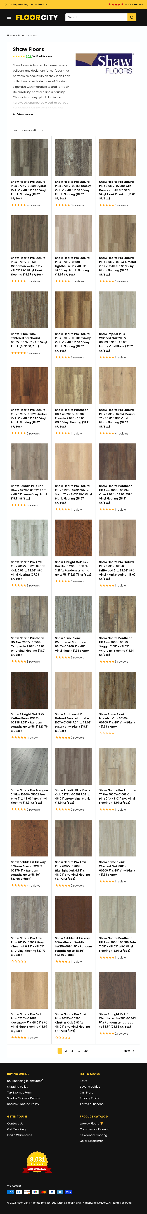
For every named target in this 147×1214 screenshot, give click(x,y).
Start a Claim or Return (23, 1098)
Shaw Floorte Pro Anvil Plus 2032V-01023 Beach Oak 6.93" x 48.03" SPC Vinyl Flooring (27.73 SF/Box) (28, 570)
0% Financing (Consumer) (25, 1081)
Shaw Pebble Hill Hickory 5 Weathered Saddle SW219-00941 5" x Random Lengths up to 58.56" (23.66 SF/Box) (73, 946)
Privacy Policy (89, 1098)
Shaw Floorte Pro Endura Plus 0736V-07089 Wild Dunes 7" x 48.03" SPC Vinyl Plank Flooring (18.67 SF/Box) (117, 190)
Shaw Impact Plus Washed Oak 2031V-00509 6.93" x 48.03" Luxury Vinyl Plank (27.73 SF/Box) (116, 342)
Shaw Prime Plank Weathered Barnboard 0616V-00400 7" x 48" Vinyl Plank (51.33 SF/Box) (73, 644)
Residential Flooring (93, 1135)
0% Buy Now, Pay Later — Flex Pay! (28, 4)
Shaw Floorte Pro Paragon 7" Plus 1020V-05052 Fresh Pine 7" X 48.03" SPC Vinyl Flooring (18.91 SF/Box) (29, 796)
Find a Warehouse (19, 1135)
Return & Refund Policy (23, 1104)
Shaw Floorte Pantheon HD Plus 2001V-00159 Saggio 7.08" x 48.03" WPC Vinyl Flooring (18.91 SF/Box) (116, 646)
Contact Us (15, 1123)
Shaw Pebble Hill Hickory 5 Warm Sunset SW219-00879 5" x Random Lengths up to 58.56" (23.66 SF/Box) (28, 870)
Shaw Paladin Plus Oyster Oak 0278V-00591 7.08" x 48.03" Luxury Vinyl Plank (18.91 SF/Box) (73, 796)
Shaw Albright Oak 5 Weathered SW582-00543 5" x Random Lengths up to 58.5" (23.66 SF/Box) (117, 1020)
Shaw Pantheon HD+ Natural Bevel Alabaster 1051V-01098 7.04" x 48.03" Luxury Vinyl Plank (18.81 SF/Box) (73, 722)
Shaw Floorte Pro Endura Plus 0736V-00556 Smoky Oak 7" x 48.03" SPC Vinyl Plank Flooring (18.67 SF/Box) (73, 190)
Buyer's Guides (90, 1087)
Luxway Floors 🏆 (91, 1123)
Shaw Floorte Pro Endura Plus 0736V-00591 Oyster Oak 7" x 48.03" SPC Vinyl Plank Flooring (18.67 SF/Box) (28, 190)
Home (11, 35)
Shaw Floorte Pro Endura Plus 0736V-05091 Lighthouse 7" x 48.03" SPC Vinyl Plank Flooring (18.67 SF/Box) (72, 266)
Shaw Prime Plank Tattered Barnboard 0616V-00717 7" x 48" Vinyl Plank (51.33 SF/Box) (29, 340)
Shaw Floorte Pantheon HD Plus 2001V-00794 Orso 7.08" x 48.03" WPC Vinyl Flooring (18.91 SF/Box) (116, 494)
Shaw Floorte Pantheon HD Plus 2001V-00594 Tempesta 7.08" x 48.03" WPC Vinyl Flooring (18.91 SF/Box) (28, 646)
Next (127, 1051)
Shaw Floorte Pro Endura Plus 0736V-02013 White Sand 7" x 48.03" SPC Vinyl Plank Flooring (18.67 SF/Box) (73, 494)
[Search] (131, 17)
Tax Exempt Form (19, 1092)
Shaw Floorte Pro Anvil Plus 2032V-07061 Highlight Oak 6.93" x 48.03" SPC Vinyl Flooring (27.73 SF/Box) (72, 870)
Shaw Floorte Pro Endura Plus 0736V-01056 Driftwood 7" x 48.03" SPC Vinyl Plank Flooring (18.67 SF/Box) (117, 570)
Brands (22, 35)
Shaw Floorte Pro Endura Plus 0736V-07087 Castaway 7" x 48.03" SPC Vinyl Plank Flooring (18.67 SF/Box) (29, 1022)
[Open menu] (9, 17)
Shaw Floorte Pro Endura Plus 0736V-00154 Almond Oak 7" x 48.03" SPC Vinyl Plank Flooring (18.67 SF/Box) (117, 266)
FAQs (83, 1081)
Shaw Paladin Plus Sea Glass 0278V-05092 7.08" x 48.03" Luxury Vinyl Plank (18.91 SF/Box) (29, 492)
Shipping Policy (17, 1087)
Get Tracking (16, 1129)
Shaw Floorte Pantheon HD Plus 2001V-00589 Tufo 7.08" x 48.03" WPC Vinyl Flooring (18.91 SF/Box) (117, 944)
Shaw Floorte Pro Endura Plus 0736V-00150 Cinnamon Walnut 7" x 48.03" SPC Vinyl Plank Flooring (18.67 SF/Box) (28, 266)
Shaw (33, 35)
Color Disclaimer (91, 1141)
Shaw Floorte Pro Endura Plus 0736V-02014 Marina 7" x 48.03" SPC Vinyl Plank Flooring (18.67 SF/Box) (117, 418)
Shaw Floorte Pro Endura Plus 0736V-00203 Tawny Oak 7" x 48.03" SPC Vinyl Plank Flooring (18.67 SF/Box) (73, 342)
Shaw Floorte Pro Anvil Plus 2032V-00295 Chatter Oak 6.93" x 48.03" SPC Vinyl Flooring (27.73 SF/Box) (72, 1022)
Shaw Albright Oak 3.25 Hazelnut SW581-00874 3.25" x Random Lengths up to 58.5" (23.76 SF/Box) (73, 568)
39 (86, 1051)
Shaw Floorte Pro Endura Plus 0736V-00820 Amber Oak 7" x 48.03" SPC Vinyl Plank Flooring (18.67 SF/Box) (29, 418)
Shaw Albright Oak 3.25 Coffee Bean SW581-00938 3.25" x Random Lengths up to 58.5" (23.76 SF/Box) (29, 722)
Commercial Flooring (94, 1129)
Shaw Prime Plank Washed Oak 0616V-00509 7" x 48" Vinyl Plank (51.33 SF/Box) (117, 868)
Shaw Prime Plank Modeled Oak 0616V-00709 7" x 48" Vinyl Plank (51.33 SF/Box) (117, 720)
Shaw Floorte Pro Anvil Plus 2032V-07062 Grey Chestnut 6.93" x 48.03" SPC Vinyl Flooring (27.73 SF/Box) (28, 946)
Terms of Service (92, 1104)
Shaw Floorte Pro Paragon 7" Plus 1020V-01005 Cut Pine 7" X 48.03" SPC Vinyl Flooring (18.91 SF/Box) (117, 796)
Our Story (86, 1092)
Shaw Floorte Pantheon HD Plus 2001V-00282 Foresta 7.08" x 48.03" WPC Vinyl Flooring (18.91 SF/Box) (72, 418)
